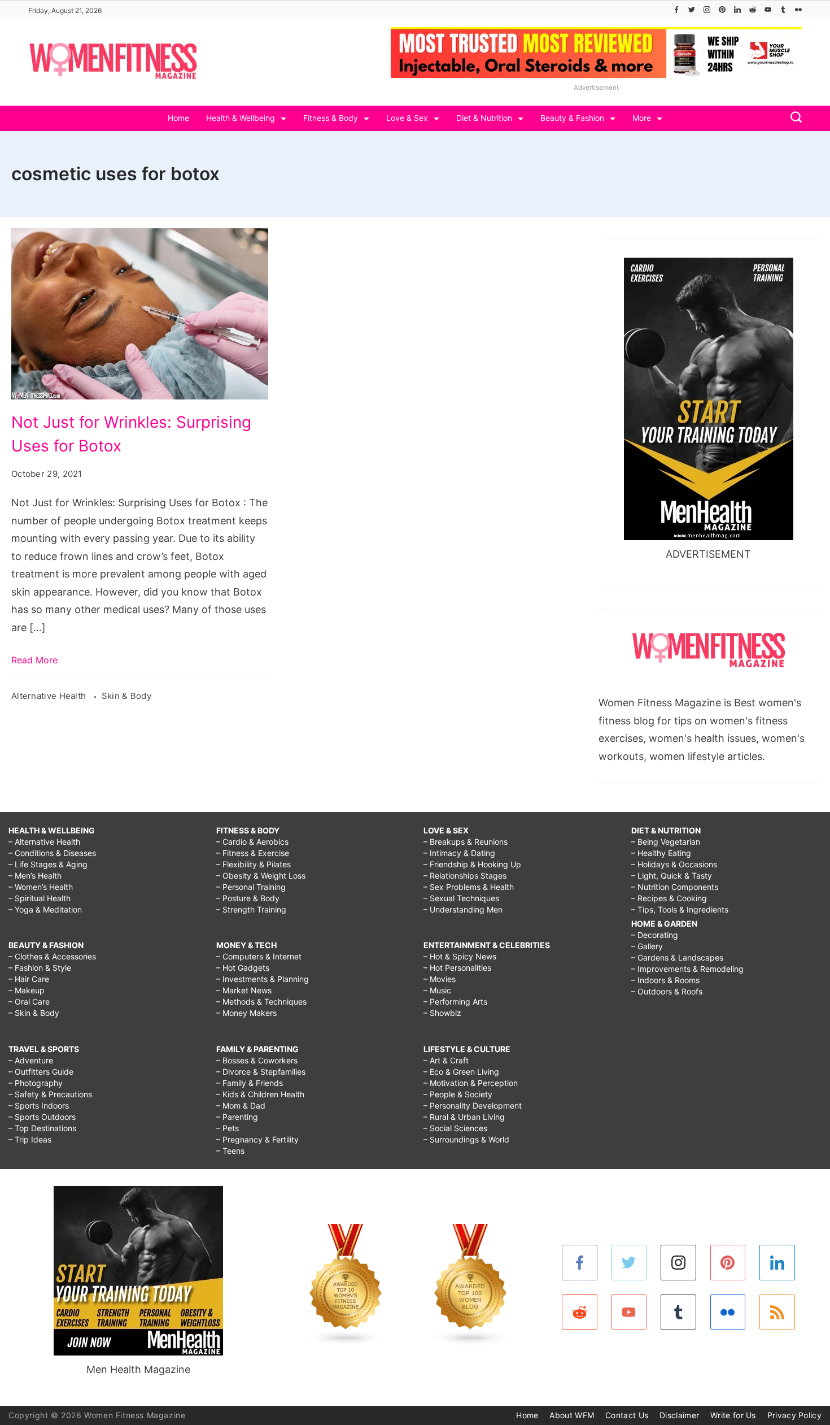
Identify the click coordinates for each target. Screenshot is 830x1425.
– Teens (230, 1150)
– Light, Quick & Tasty (671, 875)
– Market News (244, 990)
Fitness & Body (330, 118)
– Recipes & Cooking (669, 898)
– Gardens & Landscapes (677, 957)
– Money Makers (246, 1013)
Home (178, 118)
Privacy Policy (794, 1415)
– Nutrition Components (674, 887)
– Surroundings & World (466, 1139)
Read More (34, 660)
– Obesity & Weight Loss (260, 875)
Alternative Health (50, 695)
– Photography (35, 1083)
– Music (437, 990)
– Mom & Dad (240, 1105)
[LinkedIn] (737, 9)
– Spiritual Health (39, 898)
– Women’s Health (40, 887)
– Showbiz (442, 1013)
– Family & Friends (249, 1083)
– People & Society (457, 1094)
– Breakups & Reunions (465, 841)
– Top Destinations (42, 1128)
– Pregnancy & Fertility (257, 1139)
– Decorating (654, 935)
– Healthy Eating (661, 853)
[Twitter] (691, 9)
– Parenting (237, 1117)
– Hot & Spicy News (459, 956)
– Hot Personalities (457, 967)
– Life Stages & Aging (48, 864)
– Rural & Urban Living (464, 1117)
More (641, 118)
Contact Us (626, 1415)
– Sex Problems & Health (468, 887)
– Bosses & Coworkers (257, 1060)
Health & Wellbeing (240, 118)
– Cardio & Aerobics (252, 841)
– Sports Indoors (38, 1105)
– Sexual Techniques (461, 898)
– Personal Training (251, 887)
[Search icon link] (793, 118)
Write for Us (733, 1415)
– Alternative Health (44, 841)
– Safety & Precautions (50, 1094)
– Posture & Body (247, 898)
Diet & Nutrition (484, 118)
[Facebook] (676, 9)
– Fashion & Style (39, 967)
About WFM (571, 1415)
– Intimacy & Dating (459, 853)
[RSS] (777, 1312)
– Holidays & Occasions (674, 864)
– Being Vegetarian (665, 841)
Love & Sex (407, 118)
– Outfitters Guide (40, 1071)
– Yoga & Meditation (45, 909)
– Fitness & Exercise (252, 853)
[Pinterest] (722, 9)
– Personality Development (472, 1105)
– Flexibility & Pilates (253, 864)
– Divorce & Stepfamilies (260, 1071)
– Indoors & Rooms (665, 980)
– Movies (439, 979)
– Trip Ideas (29, 1139)
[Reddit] (752, 9)
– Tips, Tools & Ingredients (679, 909)
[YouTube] (768, 9)
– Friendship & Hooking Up (472, 864)
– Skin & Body (33, 1013)
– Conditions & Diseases (52, 853)
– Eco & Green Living (461, 1071)
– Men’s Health (35, 875)
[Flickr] (798, 9)
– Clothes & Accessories (52, 956)
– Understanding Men (463, 909)
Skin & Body (126, 695)
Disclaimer (679, 1415)
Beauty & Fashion (572, 118)
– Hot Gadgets (242, 967)
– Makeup (26, 990)
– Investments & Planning (262, 979)
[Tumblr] (783, 9)
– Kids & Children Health (260, 1094)
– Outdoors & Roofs (666, 991)
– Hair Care (28, 979)
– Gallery (647, 946)
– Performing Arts (455, 1001)
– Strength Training (251, 909)
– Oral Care (29, 1001)
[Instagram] (707, 9)
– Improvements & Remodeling (687, 969)
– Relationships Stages (464, 875)
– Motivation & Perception (470, 1083)
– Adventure (30, 1060)
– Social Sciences (455, 1128)
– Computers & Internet (259, 956)
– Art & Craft (446, 1060)
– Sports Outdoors (42, 1117)
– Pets (227, 1128)
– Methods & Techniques (261, 1001)
